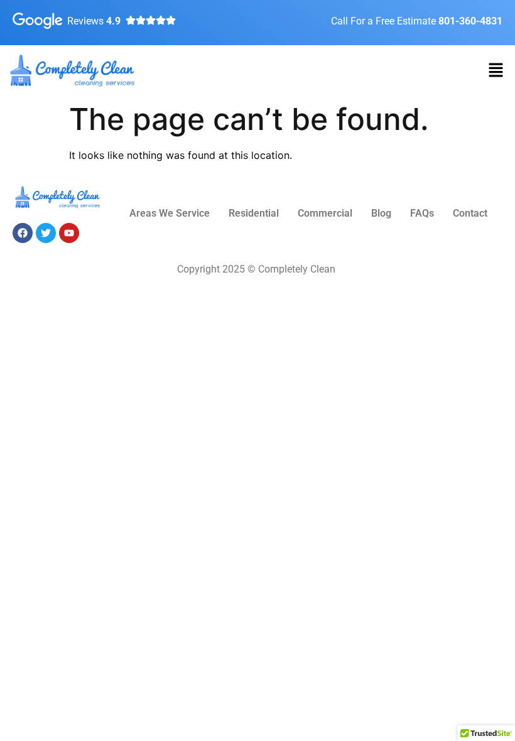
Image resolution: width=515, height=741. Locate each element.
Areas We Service (169, 213)
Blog (381, 213)
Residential (254, 213)
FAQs (422, 213)
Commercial (325, 213)
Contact (470, 213)
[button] (496, 70)
